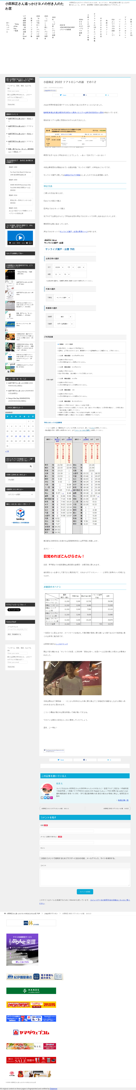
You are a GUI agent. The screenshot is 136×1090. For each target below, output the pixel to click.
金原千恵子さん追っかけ (16, 118)
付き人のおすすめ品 (101, 27)
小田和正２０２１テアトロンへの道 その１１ (55, 808)
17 (7, 436)
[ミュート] (27, 243)
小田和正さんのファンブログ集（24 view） (24, 366)
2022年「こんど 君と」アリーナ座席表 (54, 27)
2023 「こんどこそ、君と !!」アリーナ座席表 (46, 27)
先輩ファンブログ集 (31, 27)
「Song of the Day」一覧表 (16, 27)
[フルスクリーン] (30, 243)
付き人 (29, 118)
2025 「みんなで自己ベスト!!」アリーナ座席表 (38, 27)
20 (20, 436)
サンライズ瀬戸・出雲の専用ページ (74, 231)
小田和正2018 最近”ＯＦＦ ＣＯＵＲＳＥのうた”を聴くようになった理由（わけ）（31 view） (24, 336)
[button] (20, 238)
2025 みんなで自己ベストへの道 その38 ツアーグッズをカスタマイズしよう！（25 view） (24, 357)
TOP (23, 913)
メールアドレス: (12, 627)
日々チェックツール (7, 27)
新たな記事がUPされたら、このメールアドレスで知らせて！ (19, 96)
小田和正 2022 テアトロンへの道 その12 (116, 808)
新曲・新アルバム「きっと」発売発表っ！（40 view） (24, 314)
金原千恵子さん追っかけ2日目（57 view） (24, 283)
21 (24, 436)
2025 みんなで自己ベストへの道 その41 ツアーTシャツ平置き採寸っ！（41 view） (24, 304)
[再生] (10, 243)
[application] (20, 238)
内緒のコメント (106, 27)
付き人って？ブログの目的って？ (113, 27)
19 (16, 436)
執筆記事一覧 (123, 800)
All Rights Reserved (50, 751)
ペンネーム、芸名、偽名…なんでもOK (19, 87)
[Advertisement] (68, 59)
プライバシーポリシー (125, 27)
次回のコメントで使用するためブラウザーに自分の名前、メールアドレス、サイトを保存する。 (78, 858)
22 (29, 436)
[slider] (18, 242)
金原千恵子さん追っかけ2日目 (18, 383)
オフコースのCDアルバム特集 (95, 27)
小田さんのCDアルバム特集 (88, 27)
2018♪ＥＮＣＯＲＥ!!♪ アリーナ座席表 (81, 27)
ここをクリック (62, 644)
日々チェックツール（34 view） (23, 324)
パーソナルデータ (119, 27)
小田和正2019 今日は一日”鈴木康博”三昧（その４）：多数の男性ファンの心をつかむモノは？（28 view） (24, 347)
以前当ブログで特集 (72, 175)
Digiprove (53, 1089)
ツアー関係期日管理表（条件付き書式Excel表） (24, 27)
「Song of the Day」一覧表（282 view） (24, 273)
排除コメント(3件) (131, 27)
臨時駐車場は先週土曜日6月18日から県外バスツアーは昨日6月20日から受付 (74, 112)
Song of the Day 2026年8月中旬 (19, 398)
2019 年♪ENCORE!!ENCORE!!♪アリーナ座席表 (67, 27)
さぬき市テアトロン (50, 90)
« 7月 (7, 451)
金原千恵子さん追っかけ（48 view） (24, 293)
